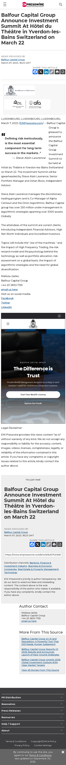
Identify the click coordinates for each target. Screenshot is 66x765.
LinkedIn (6, 307)
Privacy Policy (22, 745)
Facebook (7, 298)
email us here (9, 289)
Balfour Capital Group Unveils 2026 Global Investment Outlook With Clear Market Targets (40, 662)
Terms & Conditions (16, 741)
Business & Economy (40, 566)
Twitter (5, 302)
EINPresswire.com (31, 123)
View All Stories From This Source (40, 670)
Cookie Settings (42, 745)
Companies (10, 569)
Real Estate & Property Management (38, 569)
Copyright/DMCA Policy (43, 741)
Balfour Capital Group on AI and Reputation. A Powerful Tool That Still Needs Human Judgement (40, 641)
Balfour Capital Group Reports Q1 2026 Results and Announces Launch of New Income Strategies (40, 652)
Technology (10, 572)
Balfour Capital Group (13, 59)
